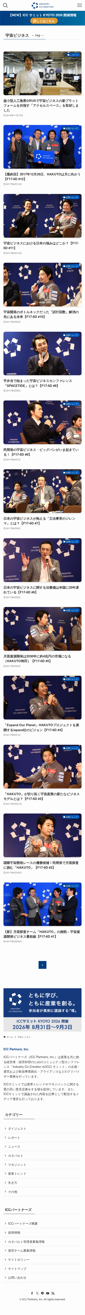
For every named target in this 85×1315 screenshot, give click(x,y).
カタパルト (15, 1155)
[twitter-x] (37, 1293)
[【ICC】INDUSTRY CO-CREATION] (42, 5)
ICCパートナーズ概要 (23, 1223)
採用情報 (14, 1232)
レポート (14, 1137)
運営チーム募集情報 (22, 1250)
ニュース (14, 1146)
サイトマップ (17, 1268)
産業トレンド (17, 1173)
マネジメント (17, 1164)
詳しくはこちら (44, 21)
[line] (42, 1293)
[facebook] (32, 1293)
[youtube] (48, 1293)
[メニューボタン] (79, 5)
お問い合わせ (17, 1277)
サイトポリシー (18, 1259)
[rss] (53, 1293)
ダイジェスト (17, 1128)
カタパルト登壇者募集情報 (26, 1241)
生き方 (12, 1182)
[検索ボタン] (5, 5)
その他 (12, 1191)
